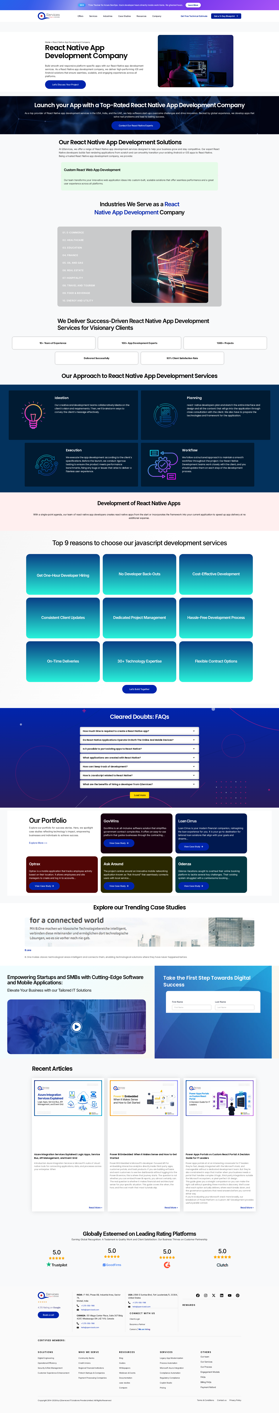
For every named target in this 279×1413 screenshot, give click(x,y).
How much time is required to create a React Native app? (116, 731)
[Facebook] (197, 1295)
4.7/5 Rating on (49, 1307)
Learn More (193, 5)
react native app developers (91, 514)
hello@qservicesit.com (90, 1310)
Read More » (95, 1207)
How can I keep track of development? (105, 766)
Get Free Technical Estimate (194, 16)
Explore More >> (38, 842)
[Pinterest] (237, 1295)
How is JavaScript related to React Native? (108, 775)
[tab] (80, 232)
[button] (61, 175)
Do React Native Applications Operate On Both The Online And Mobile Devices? (128, 740)
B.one (28, 950)
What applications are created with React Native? (112, 757)
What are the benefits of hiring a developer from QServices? (118, 784)
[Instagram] (205, 1295)
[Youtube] (229, 1295)
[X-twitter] (213, 1295)
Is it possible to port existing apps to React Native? (112, 748)
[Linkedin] (221, 1295)
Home (47, 42)
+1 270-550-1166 (87, 1306)
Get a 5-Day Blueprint (224, 16)
